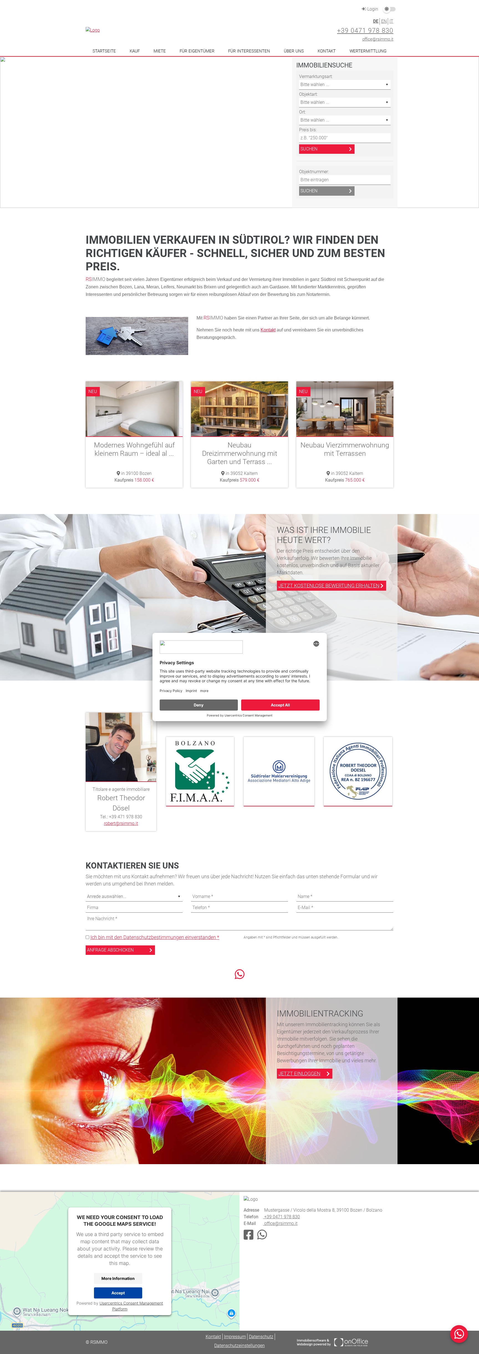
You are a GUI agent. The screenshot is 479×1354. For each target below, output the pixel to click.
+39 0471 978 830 (365, 30)
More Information (118, 1278)
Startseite (104, 51)
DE (375, 21)
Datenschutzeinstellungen (239, 1345)
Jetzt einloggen (299, 1073)
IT (391, 21)
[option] (239, 132)
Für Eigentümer (197, 51)
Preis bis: (308, 129)
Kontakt (327, 51)
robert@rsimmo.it (121, 823)
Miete (160, 51)
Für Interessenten (249, 51)
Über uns (294, 51)
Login (372, 9)
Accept (118, 1292)
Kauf (135, 51)
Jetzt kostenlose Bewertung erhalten (328, 585)
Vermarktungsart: (316, 76)
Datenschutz (261, 1336)
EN (384, 21)
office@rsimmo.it (377, 39)
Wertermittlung (368, 51)
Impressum (235, 1336)
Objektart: (308, 94)
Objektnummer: (314, 171)
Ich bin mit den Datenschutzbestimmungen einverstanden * (154, 937)
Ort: (302, 112)
